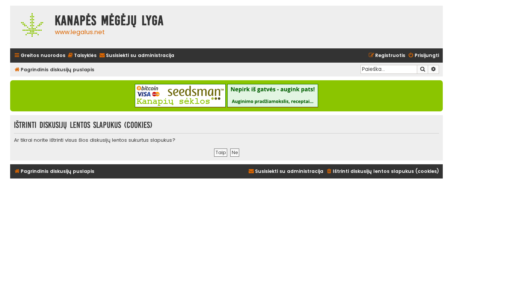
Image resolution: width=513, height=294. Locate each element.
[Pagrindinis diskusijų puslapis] (30, 27)
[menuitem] (82, 56)
